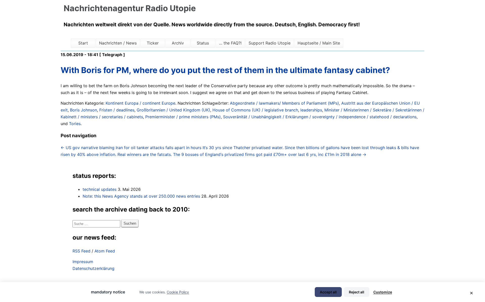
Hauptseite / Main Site (319, 42)
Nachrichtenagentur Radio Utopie (130, 8)
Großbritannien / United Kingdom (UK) (173, 109)
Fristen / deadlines (116, 109)
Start (83, 42)
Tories (75, 123)
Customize (382, 292)
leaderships (311, 109)
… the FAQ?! (230, 42)
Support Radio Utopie (269, 42)
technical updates (99, 189)
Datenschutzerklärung (93, 268)
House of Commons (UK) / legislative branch (255, 109)
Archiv (178, 42)
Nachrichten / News (118, 42)
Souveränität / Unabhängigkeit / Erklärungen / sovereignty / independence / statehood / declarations (320, 116)
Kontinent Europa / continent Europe (140, 103)
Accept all (328, 292)
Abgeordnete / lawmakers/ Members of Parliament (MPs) (284, 103)
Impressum (82, 261)
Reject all (356, 292)
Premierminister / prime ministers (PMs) (183, 116)
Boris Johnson (83, 109)
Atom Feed (104, 250)
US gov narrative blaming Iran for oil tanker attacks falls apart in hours (131, 147)
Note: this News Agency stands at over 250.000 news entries (141, 196)
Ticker (153, 42)
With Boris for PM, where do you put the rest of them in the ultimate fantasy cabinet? (225, 70)
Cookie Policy (178, 292)
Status (203, 42)
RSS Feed (81, 250)
